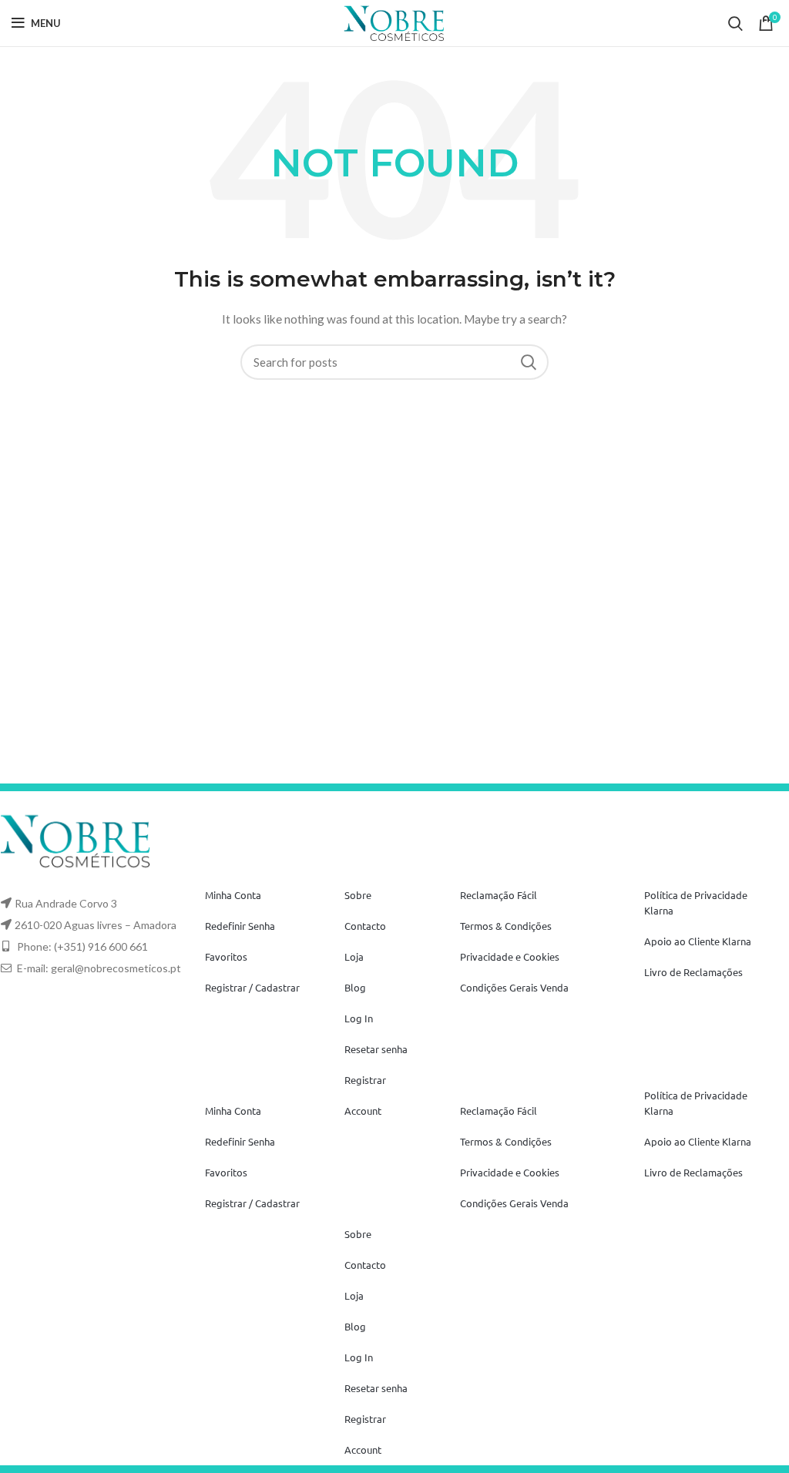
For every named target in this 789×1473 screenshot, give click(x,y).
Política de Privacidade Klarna (695, 902)
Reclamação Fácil (498, 894)
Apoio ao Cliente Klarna (697, 941)
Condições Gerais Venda (514, 987)
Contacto (365, 925)
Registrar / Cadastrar (252, 987)
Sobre (357, 894)
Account (362, 1110)
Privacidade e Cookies (509, 956)
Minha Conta (233, 894)
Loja (354, 956)
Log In (358, 1018)
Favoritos (226, 956)
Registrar (365, 1079)
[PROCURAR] (528, 362)
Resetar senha (376, 1048)
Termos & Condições (506, 925)
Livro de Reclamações (693, 971)
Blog (355, 987)
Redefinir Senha (240, 925)
